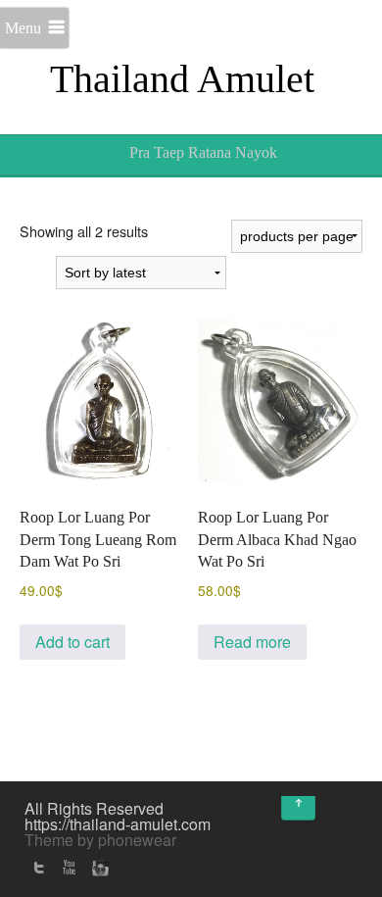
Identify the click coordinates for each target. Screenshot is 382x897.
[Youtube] (68, 867)
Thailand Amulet (182, 79)
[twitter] (39, 867)
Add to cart (72, 641)
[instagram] (98, 867)
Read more (252, 641)
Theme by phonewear (100, 839)
